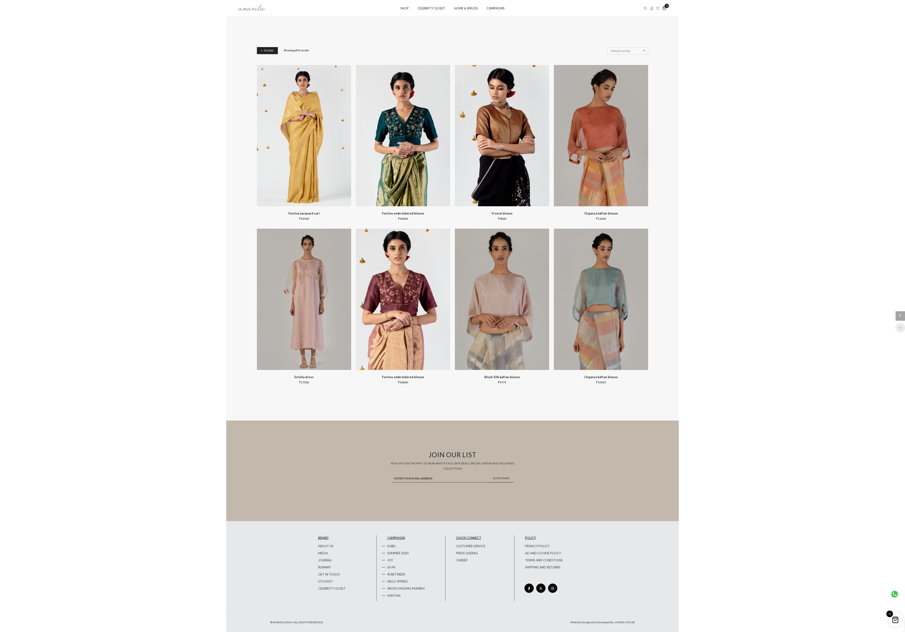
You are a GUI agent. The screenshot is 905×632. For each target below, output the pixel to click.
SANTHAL (394, 595)
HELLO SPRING (397, 581)
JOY (390, 560)
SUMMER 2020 (397, 553)
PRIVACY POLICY (537, 546)
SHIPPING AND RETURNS (542, 567)
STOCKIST (325, 581)
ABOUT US (325, 546)
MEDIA (323, 553)
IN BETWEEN (396, 574)
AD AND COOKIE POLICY (543, 553)
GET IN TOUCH (329, 574)
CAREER (461, 560)
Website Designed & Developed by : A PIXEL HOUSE (602, 622)
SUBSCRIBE (501, 478)
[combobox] (627, 51)
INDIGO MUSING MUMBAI (406, 588)
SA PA (391, 567)
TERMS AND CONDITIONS (544, 560)
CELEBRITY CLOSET (332, 588)
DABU (391, 546)
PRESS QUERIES (467, 553)
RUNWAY (324, 567)
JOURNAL (325, 560)
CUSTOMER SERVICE (470, 546)
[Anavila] (252, 9)
